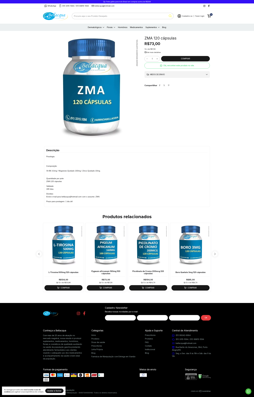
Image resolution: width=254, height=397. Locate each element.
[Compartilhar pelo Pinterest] (169, 85)
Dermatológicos (95, 27)
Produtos (95, 339)
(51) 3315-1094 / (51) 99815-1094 (75, 6)
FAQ (147, 342)
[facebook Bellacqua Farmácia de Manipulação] (209, 6)
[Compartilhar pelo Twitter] (164, 85)
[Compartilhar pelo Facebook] (160, 85)
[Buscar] (170, 15)
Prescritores (96, 346)
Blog (164, 27)
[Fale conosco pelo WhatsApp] (248, 391)
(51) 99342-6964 (183, 335)
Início (93, 335)
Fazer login (199, 16)
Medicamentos (136, 27)
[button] (177, 66)
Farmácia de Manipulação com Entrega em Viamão (113, 356)
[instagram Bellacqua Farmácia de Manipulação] (204, 6)
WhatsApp (52, 6)
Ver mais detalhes (154, 52)
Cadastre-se (187, 16)
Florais (110, 27)
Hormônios (122, 27)
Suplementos (151, 27)
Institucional (150, 349)
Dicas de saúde (98, 342)
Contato (148, 346)
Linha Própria (97, 349)
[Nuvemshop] (201, 391)
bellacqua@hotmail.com (104, 6)
